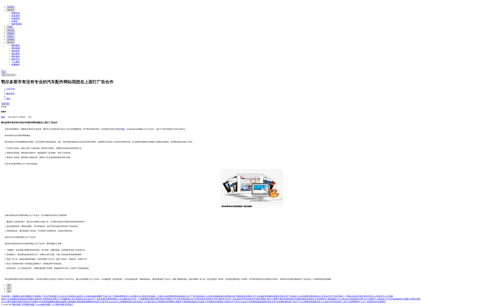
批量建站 (15, 64)
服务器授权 (16, 24)
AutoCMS (10, 89)
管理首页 (10, 7)
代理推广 (10, 36)
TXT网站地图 (58, 304)
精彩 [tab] (9, 291)
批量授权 (15, 18)
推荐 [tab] (9, 288)
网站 (8, 99)
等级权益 (10, 33)
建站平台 (15, 59)
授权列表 (15, 13)
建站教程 (15, 53)
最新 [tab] (9, 285)
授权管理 (10, 10)
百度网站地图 (28, 304)
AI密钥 (9, 27)
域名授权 (15, 16)
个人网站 (15, 62)
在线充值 (10, 30)
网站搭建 (15, 48)
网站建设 (15, 45)
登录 (3, 72)
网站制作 (15, 51)
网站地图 (16, 304)
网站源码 (15, 56)
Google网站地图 (43, 304)
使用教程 (10, 39)
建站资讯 (10, 43)
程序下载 (5, 104)
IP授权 (14, 21)
